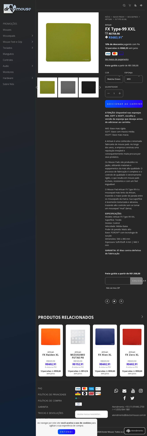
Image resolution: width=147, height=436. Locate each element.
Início (107, 17)
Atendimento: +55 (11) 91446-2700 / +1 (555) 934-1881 (128, 408)
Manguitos (8, 53)
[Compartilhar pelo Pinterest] (121, 301)
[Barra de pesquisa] (124, 5)
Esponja (129, 72)
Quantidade (111, 87)
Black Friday (118, 17)
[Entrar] (141, 5)
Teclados (7, 47)
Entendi (66, 431)
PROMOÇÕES (10, 23)
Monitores (8, 72)
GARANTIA (43, 407)
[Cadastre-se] (135, 5)
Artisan (108, 19)
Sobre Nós (8, 84)
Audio (6, 66)
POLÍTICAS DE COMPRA (50, 400)
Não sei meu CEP (113, 288)
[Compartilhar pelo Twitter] (114, 301)
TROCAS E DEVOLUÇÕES (50, 413)
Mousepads (9, 35)
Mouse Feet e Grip (12, 41)
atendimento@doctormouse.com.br (128, 415)
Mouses (7, 29)
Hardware (8, 78)
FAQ (40, 388)
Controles (8, 60)
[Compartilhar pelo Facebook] (107, 301)
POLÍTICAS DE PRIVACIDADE (52, 394)
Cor (107, 72)
